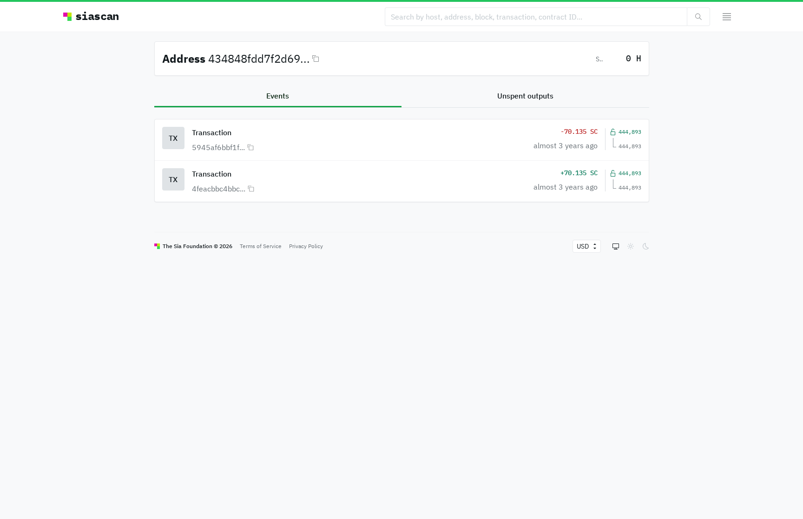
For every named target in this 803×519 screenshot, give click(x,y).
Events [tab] (277, 95)
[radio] (615, 246)
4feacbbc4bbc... (218, 188)
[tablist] (401, 96)
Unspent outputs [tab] (525, 95)
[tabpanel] (401, 155)
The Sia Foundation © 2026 (197, 246)
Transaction (211, 132)
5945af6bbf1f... (218, 147)
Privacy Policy (306, 246)
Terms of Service (261, 246)
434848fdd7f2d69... (259, 58)
